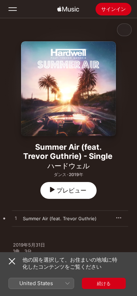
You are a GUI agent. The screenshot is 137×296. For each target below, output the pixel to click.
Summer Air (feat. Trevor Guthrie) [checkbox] (60, 218)
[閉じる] (12, 261)
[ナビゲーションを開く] (12, 9)
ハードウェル (68, 166)
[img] (68, 9)
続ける (104, 283)
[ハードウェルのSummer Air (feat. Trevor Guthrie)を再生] (16, 218)
